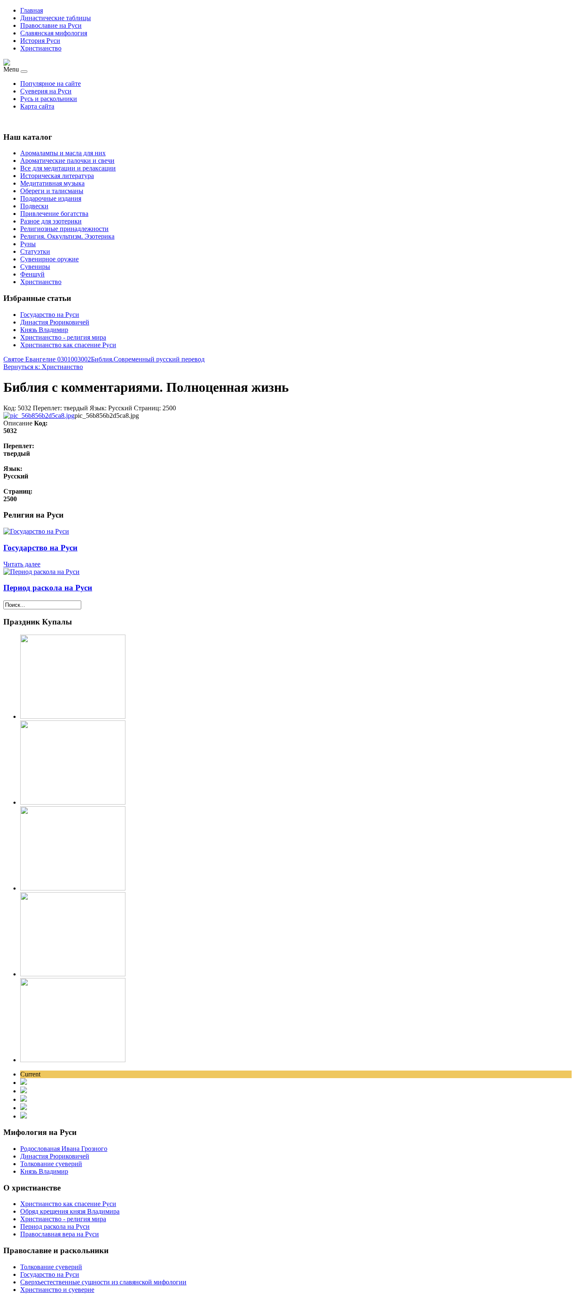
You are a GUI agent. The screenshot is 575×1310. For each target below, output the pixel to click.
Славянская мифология (53, 33)
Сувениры (35, 266)
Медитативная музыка (52, 183)
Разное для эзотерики (51, 221)
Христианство (40, 48)
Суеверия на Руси (46, 91)
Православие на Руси (51, 25)
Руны (28, 243)
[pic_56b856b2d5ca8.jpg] (39, 415)
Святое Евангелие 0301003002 (47, 359)
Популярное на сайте (50, 83)
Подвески (34, 206)
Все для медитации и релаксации (68, 168)
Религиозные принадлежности (64, 228)
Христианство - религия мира (63, 337)
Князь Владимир (44, 329)
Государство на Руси (49, 314)
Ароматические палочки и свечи (67, 160)
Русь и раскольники (48, 98)
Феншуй (32, 274)
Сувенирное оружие (49, 259)
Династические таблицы (55, 17)
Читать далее (21, 564)
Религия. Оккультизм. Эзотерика (67, 236)
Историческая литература (57, 175)
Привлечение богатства (54, 213)
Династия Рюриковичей (54, 322)
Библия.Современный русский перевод (148, 359)
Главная (31, 10)
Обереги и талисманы (51, 190)
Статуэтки (35, 251)
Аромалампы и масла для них (63, 153)
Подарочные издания (50, 198)
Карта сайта (37, 106)
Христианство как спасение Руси (68, 344)
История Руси (40, 40)
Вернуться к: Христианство (43, 366)
